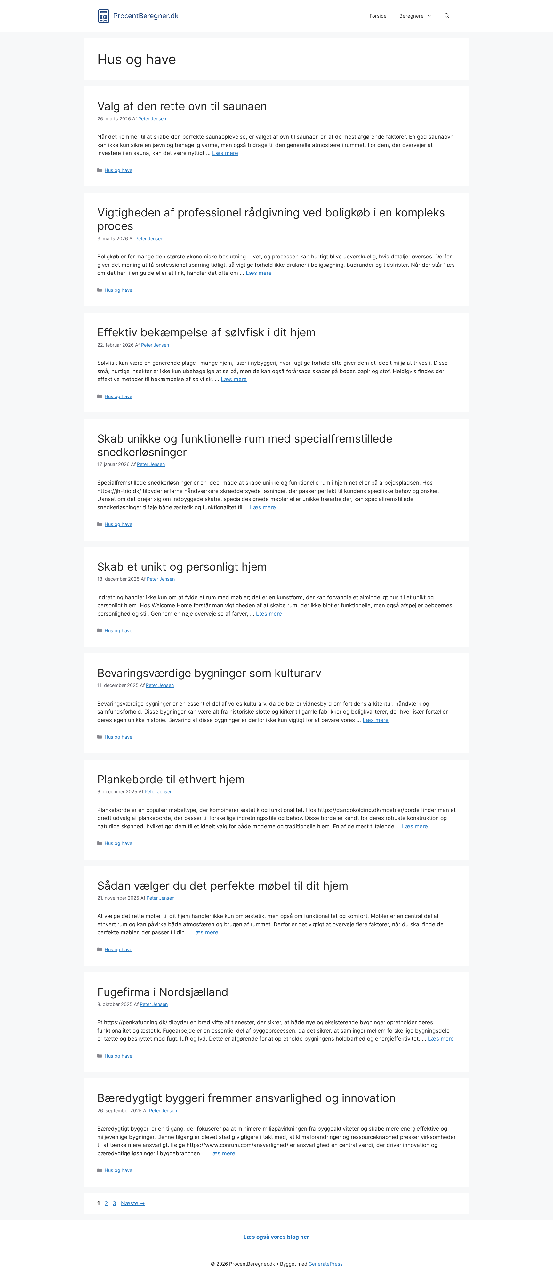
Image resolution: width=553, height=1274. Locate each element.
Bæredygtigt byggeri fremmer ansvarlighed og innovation (246, 1098)
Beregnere (411, 16)
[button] (447, 16)
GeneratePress (326, 1264)
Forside (378, 16)
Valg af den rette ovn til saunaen (182, 106)
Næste (133, 1203)
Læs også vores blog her (276, 1237)
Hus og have (118, 170)
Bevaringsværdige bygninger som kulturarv (209, 673)
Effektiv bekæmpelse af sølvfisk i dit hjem (206, 332)
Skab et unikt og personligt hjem (182, 566)
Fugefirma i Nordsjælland (162, 992)
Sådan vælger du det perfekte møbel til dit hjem (222, 885)
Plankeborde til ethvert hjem (171, 779)
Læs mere (225, 153)
